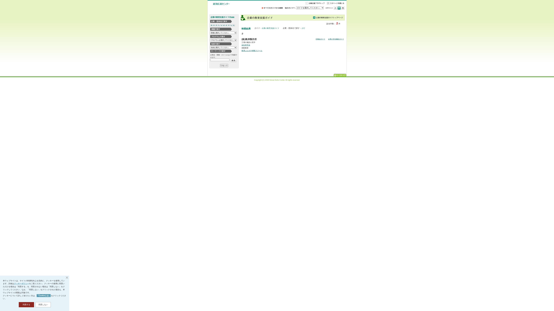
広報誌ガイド (320, 39)
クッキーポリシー (21, 283)
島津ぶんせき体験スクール (252, 51)
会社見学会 (246, 45)
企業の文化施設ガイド (336, 39)
